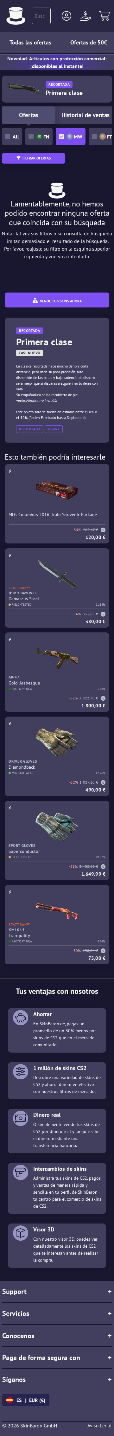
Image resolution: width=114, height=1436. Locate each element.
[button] (66, 16)
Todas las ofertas (30, 42)
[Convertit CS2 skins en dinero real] (15, 15)
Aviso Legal (99, 1425)
